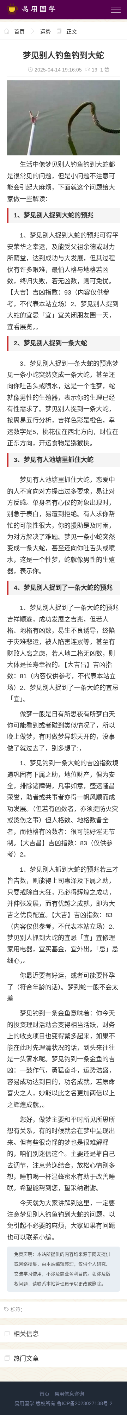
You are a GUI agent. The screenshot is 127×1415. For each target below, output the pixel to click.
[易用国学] (35, 16)
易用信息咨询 (69, 1394)
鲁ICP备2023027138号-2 (85, 1403)
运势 (45, 32)
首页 (19, 32)
